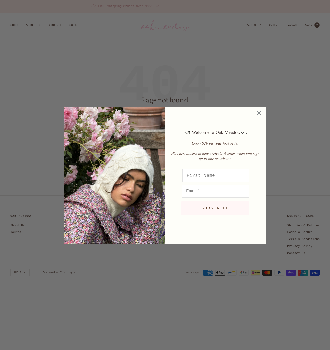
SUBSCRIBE (215, 208)
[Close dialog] (258, 113)
